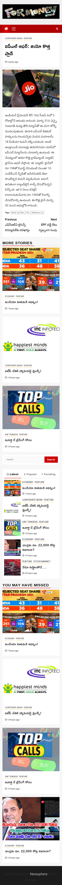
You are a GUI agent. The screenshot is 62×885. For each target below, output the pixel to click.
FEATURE (28, 38)
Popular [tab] (31, 474)
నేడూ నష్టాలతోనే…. (34, 567)
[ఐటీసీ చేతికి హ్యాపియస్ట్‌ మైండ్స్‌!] (31, 338)
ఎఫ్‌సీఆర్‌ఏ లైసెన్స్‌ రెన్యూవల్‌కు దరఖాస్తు (17, 225)
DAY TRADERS (11, 434)
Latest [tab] (14, 474)
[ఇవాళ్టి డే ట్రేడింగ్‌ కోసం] (31, 407)
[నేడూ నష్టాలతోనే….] (12, 567)
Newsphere (38, 874)
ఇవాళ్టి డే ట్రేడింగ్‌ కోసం (18, 440)
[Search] (57, 29)
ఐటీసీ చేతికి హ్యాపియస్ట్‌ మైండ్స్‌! (23, 371)
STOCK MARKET (42, 561)
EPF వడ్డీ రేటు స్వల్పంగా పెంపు (48, 225)
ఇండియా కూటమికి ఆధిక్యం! (21, 301)
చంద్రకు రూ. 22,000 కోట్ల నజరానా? (38, 547)
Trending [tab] (49, 474)
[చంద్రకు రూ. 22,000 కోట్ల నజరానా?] (12, 547)
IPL (27, 212)
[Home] (6, 29)
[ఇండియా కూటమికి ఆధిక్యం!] (31, 269)
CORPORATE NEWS (13, 38)
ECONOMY (10, 296)
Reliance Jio (37, 212)
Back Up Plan (17, 212)
